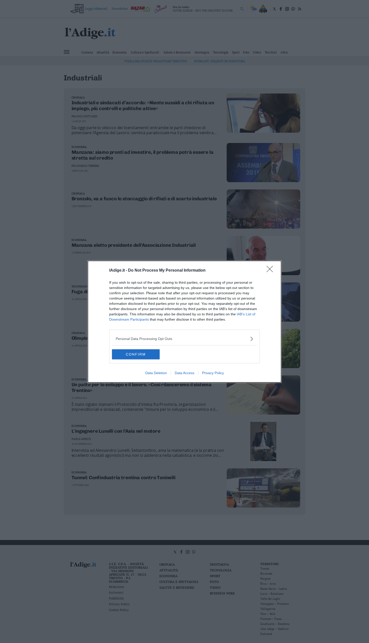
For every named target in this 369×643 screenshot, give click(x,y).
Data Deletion (156, 373)
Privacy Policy (213, 373)
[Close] (271, 270)
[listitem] (184, 338)
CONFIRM (136, 354)
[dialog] (184, 321)
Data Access (184, 373)
